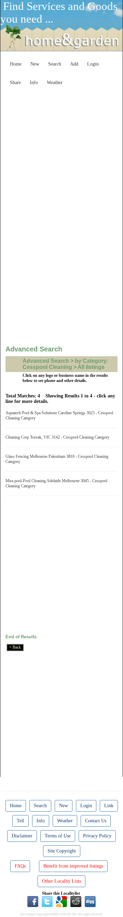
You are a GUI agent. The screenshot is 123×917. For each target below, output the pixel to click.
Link (108, 805)
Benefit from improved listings (73, 866)
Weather (55, 82)
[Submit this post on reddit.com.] (76, 901)
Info (34, 82)
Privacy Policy (97, 835)
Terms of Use (58, 835)
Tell (20, 820)
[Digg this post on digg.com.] (90, 901)
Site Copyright (61, 851)
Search (54, 64)
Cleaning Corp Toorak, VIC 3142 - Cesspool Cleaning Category (58, 437)
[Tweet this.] (47, 901)
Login (93, 64)
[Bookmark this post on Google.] (61, 901)
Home (16, 64)
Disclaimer (22, 835)
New (34, 64)
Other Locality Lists (61, 881)
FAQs (20, 866)
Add (74, 64)
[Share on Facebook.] (33, 901)
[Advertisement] (61, 150)
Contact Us (95, 820)
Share (15, 82)
